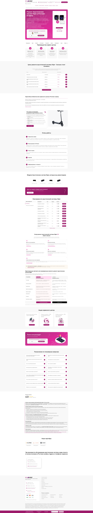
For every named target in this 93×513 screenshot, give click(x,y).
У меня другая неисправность (46, 89)
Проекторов (61, 494)
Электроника (27, 203)
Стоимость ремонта (44, 477)
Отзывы (57, 5)
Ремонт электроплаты (34, 432)
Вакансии (50, 5)
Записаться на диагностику (31, 267)
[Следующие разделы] (67, 43)
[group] (28, 443)
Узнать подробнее (31, 324)
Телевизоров (52, 497)
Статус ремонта (58, 2)
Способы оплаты (44, 488)
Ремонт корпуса (51, 432)
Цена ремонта (46, 5)
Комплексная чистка (58, 432)
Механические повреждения (30, 205)
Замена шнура (39, 432)
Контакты (54, 5)
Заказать (64, 203)
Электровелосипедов (45, 494)
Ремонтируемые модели (45, 483)
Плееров (43, 498)
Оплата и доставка (44, 478)
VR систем (60, 497)
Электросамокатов (53, 494)
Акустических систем (45, 497)
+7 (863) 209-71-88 (31, 461)
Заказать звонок (65, 2)
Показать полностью (28, 106)
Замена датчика (43, 432)
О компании (36, 5)
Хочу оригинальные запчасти (43, 302)
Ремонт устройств (42, 5)
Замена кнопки (47, 432)
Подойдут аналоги (59, 302)
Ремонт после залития (28, 432)
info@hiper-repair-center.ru (31, 485)
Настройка (54, 432)
